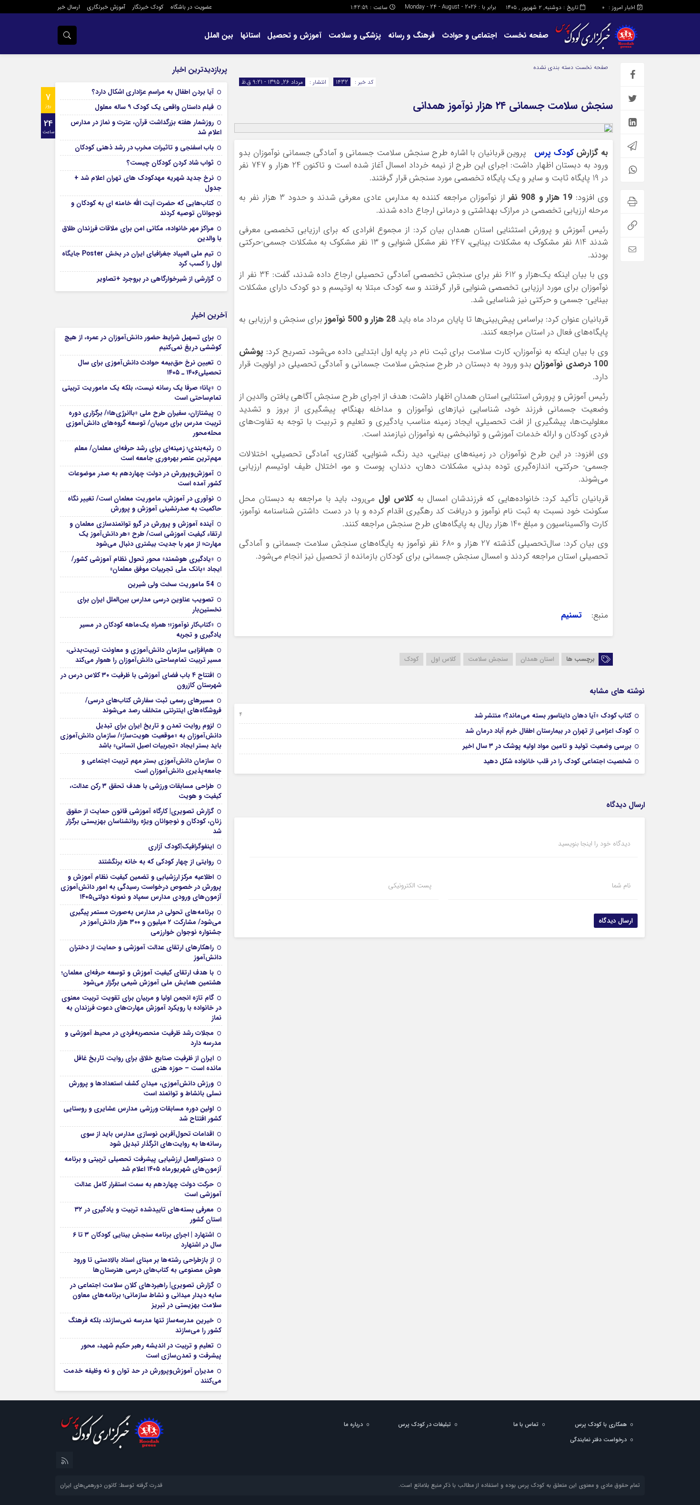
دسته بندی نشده (553, 67)
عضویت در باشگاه (191, 6)
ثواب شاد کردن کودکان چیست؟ (170, 162)
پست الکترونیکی (409, 885)
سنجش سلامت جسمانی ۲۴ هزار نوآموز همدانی (513, 106)
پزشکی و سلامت (355, 35)
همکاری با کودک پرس (601, 1424)
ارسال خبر (69, 6)
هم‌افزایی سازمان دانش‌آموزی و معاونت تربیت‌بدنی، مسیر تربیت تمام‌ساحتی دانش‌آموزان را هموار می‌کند (143, 655)
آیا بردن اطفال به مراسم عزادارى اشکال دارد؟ (153, 92)
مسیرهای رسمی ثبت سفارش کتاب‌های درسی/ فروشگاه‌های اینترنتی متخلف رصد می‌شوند (153, 705)
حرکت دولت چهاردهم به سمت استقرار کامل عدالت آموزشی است (147, 1189)
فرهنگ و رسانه (411, 35)
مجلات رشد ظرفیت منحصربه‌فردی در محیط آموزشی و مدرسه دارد (143, 1038)
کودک (411, 659)
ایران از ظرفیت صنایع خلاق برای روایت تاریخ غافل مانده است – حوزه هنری (147, 1063)
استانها (250, 35)
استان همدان (537, 659)
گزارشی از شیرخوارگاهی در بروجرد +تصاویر (155, 279)
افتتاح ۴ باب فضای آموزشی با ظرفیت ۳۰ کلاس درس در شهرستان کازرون (140, 680)
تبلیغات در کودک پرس (424, 1424)
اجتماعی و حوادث (469, 35)
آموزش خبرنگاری (106, 6)
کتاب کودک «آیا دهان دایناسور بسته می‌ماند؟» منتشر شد (552, 715)
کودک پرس (554, 153)
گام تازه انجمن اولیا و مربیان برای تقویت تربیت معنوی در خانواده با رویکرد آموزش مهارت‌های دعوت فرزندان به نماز (141, 1008)
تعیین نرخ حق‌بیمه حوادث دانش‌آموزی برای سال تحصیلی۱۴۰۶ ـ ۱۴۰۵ (149, 367)
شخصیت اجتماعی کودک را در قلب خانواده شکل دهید (557, 761)
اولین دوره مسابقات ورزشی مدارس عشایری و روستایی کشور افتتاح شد (142, 1113)
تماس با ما (526, 1424)
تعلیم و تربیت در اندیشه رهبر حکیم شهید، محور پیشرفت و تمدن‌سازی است (151, 1350)
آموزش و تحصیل (294, 35)
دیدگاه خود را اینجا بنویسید (594, 843)
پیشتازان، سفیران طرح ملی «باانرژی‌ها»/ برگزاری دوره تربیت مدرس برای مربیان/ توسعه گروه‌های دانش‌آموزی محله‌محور (143, 423)
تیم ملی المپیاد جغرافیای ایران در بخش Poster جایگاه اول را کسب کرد (141, 258)
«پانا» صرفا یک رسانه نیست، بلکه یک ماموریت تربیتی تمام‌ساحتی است (141, 393)
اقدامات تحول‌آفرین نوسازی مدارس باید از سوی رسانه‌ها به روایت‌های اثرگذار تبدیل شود (150, 1139)
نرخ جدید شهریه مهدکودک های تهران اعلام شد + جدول (147, 183)
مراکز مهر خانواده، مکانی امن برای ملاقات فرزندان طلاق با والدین (141, 233)
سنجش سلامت (488, 659)
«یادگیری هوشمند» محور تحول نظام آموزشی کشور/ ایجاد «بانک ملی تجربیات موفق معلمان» (146, 564)
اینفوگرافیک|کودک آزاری (181, 846)
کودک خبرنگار (147, 6)
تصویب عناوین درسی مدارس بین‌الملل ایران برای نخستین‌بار (149, 604)
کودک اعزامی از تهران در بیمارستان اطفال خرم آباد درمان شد (548, 731)
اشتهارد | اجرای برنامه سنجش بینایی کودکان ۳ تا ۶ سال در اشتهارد (147, 1240)
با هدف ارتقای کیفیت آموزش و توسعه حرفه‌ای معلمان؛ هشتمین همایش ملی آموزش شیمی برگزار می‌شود (141, 977)
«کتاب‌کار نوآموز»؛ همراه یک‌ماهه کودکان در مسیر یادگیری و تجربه (150, 630)
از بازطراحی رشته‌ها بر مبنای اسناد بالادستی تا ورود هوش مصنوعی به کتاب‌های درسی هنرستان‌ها (147, 1265)
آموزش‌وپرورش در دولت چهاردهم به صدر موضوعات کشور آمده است (145, 478)
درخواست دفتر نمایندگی (598, 1439)
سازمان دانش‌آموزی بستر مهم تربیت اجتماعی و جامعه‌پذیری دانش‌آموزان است (151, 766)
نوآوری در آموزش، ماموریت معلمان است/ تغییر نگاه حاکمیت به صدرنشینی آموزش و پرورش (144, 503)
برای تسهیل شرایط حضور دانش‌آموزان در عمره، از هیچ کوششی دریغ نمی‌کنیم (142, 342)
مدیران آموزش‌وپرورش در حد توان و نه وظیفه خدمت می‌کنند (142, 1376)
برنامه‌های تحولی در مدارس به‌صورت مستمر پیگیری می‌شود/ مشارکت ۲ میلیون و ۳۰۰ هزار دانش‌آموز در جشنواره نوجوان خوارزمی (145, 922)
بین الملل (218, 35)
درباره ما (353, 1424)
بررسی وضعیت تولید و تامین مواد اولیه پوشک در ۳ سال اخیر (547, 746)
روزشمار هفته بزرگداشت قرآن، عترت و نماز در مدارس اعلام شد (145, 127)
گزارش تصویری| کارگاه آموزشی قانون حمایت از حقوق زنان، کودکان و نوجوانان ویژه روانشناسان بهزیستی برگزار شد (143, 821)
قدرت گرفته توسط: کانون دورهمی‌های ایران (111, 1485)
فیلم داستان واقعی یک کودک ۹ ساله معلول (154, 107)
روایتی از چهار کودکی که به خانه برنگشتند (156, 861)
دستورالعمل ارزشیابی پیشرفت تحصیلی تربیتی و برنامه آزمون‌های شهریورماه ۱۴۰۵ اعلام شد (142, 1164)
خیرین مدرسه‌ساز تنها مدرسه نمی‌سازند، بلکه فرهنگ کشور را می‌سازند (144, 1325)
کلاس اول (443, 659)
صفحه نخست (526, 35)
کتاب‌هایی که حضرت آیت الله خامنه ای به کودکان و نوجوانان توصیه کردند (146, 208)
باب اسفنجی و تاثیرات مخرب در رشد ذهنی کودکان (144, 147)
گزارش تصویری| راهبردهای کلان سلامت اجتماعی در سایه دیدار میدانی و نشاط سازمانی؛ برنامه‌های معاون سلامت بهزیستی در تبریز (145, 1295)
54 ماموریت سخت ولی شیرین (171, 584)
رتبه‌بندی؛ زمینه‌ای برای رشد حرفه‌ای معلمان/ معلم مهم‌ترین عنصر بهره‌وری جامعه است (147, 453)
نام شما (621, 885)
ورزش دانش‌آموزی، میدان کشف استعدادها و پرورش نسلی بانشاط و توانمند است (145, 1088)
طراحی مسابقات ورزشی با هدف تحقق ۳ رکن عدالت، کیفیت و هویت (145, 791)
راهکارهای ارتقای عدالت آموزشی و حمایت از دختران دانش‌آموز (145, 952)
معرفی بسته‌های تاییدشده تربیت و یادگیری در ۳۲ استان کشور (148, 1214)
